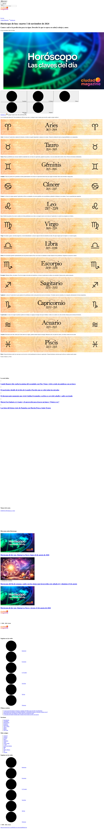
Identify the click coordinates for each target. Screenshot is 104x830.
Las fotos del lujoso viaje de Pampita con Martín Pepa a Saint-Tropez (26, 408)
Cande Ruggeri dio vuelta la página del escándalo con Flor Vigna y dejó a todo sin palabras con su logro (38, 384)
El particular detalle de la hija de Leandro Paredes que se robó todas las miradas (30, 390)
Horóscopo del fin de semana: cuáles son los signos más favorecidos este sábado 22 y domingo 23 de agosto (39, 584)
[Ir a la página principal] (11, 17)
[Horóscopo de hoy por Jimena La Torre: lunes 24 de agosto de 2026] (52, 543)
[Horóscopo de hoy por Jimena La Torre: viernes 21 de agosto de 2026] (52, 596)
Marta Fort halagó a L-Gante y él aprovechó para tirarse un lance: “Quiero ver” (30, 402)
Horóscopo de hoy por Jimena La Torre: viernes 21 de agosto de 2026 (26, 608)
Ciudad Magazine (4, 20)
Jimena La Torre (11, 510)
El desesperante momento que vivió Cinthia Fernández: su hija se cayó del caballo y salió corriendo (37, 396)
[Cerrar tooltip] (25, 114)
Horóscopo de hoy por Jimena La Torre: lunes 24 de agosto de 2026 (25, 555)
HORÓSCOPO (4, 510)
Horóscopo (12, 20)
